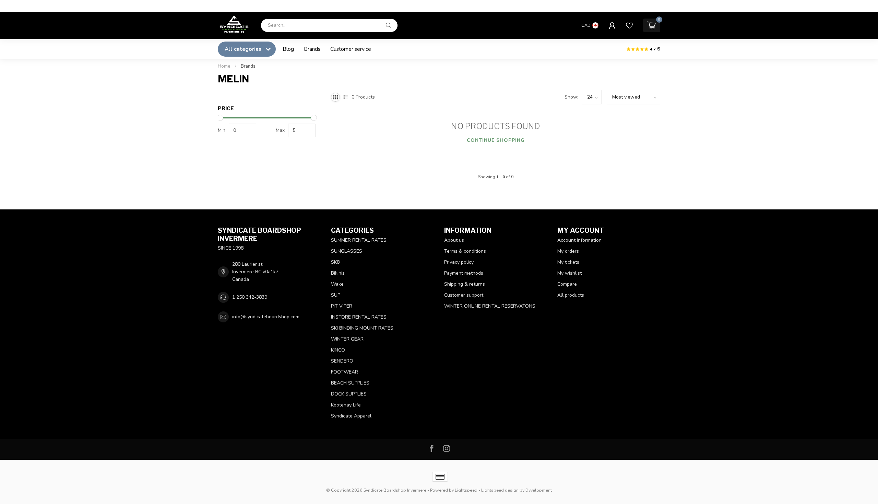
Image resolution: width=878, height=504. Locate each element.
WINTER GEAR (347, 339)
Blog (288, 49)
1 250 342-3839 (249, 297)
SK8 (335, 262)
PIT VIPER (341, 306)
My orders (568, 251)
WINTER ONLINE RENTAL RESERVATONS (489, 306)
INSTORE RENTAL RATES (359, 317)
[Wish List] (629, 25)
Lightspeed (466, 490)
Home (224, 66)
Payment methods (463, 273)
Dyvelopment (538, 490)
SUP (335, 295)
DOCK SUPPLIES (349, 394)
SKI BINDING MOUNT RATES (362, 328)
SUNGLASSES (346, 251)
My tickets (568, 262)
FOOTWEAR (344, 372)
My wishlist (569, 273)
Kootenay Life (346, 405)
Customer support (463, 295)
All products (570, 295)
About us (454, 240)
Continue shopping (496, 140)
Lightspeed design (500, 490)
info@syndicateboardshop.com (265, 316)
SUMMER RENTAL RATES (359, 240)
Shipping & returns (464, 284)
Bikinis (338, 273)
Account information (579, 240)
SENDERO (342, 361)
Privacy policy (459, 262)
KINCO (338, 350)
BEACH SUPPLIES (350, 383)
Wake (337, 284)
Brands (312, 49)
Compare (567, 284)
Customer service (350, 49)
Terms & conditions (465, 251)
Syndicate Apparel (351, 416)
